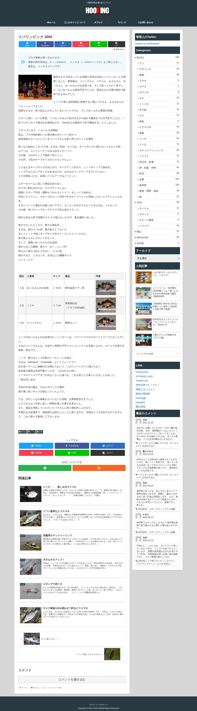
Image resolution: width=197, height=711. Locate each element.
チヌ (159, 115)
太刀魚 (159, 109)
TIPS (158, 202)
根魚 (159, 121)
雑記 (158, 231)
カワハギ (159, 92)
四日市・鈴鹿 (159, 161)
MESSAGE (158, 237)
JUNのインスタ (92, 62)
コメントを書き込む (72, 679)
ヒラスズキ (159, 127)
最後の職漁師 (143, 393)
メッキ (159, 138)
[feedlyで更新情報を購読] (44, 468)
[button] (177, 353)
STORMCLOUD (144, 376)
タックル (159, 208)
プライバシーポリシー (98, 705)
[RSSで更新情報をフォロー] (99, 468)
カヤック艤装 (159, 219)
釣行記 (23, 432)
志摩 (40, 432)
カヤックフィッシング (159, 150)
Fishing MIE (142, 372)
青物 (159, 74)
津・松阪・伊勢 (159, 167)
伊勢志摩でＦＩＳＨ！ (148, 385)
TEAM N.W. (142, 380)
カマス (159, 86)
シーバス (159, 103)
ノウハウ (159, 225)
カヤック (159, 214)
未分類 (158, 243)
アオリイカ (159, 69)
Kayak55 (140, 402)
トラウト (159, 156)
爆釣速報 (140, 406)
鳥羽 (159, 173)
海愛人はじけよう (145, 389)
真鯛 (159, 132)
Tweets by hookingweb (147, 43)
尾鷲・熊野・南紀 (159, 190)
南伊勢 (159, 185)
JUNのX (60, 62)
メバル (32, 432)
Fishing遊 (141, 398)
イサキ (159, 80)
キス (159, 98)
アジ (159, 63)
